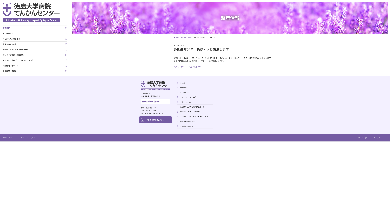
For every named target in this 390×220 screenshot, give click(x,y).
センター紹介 (185, 92)
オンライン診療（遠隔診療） (190, 112)
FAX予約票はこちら (155, 120)
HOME (182, 83)
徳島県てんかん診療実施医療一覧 (192, 107)
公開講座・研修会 (186, 126)
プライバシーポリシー (364, 138)
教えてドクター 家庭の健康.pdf (187, 67)
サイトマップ (376, 138)
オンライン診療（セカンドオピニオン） (194, 117)
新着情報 (183, 88)
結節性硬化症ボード (187, 121)
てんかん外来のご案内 (188, 97)
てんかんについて (186, 102)
